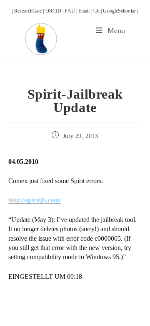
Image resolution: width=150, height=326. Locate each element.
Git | (98, 11)
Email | (85, 11)
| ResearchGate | (28, 11)
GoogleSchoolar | (120, 11)
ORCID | (55, 11)
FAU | (71, 11)
